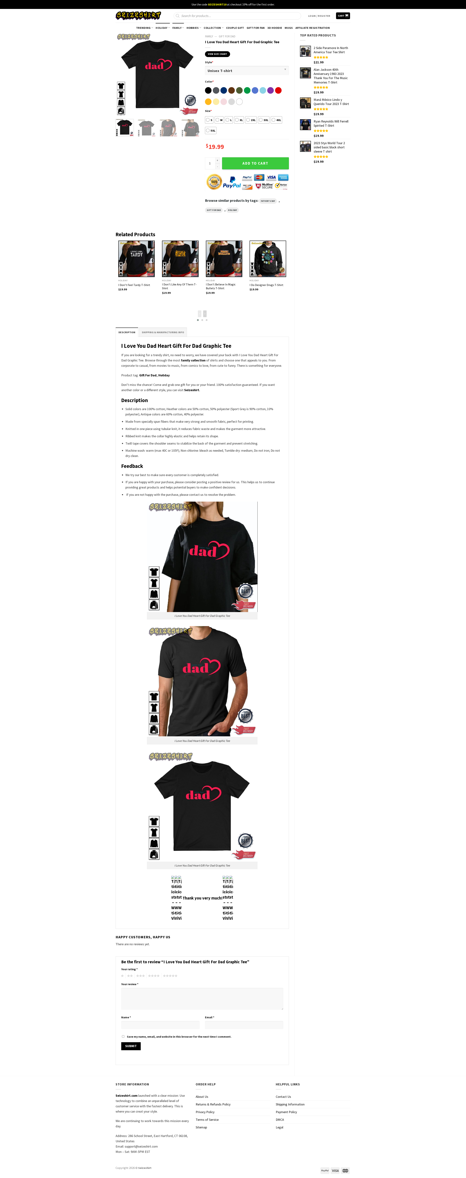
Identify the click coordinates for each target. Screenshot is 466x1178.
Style (209, 62)
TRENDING (143, 28)
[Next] (193, 74)
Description (127, 332)
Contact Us (283, 1097)
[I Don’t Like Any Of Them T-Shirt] (180, 259)
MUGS (289, 28)
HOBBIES (193, 28)
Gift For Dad (148, 375)
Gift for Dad (227, 36)
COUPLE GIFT (235, 28)
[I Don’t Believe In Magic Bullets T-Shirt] (224, 259)
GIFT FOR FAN (256, 28)
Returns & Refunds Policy (213, 1104)
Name (126, 1017)
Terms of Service (207, 1119)
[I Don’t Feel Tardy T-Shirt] (136, 259)
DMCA (280, 1119)
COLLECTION (212, 28)
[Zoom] (121, 112)
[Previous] (122, 74)
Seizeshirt (191, 390)
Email (209, 1017)
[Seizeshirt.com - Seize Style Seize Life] (138, 15)
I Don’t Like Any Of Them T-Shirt (179, 286)
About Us (202, 1097)
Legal (279, 1127)
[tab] (127, 332)
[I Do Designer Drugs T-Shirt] (268, 259)
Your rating (129, 969)
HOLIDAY (161, 28)
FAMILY (176, 28)
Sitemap (201, 1127)
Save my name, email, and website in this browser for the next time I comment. (179, 1036)
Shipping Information (290, 1104)
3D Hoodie (274, 28)
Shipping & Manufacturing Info (163, 332)
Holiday (232, 210)
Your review (129, 984)
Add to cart (255, 163)
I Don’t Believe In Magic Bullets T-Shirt (221, 286)
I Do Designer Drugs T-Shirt (266, 285)
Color (209, 81)
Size (208, 111)
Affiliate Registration (312, 28)
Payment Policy (286, 1112)
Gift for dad (214, 210)
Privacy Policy (205, 1112)
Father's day (268, 201)
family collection (193, 360)
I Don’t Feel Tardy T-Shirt (134, 285)
